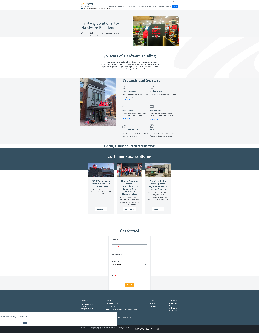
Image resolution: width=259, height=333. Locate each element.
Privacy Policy (122, 330)
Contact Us (169, 1)
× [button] (31, 314)
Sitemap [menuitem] (152, 303)
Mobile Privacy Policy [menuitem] (112, 303)
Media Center (143, 6)
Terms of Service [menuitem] (111, 306)
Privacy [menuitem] (108, 301)
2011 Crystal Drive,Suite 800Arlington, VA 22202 (87, 306)
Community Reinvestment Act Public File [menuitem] (119, 318)
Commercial (120, 6)
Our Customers (131, 6)
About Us (152, 6)
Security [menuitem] (108, 312)
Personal (112, 6)
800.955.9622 (85, 300)
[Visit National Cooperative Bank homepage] (87, 4)
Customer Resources (163, 6)
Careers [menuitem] (152, 301)
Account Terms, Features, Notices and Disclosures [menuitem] (122, 309)
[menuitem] (174, 300)
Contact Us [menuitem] (153, 306)
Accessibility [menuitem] (110, 315)
